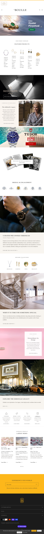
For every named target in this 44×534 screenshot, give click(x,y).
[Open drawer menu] (2, 10)
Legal (2, 511)
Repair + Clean (16, 416)
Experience (4, 515)
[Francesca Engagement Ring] (4, 188)
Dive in (5, 406)
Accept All (34, 530)
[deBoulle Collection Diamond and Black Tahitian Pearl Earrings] (30, 51)
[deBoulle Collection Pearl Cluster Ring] (38, 54)
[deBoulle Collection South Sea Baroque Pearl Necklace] (6, 53)
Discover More (33, 353)
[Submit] (36, 484)
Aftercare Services (8, 323)
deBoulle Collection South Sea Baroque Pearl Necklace (6, 62)
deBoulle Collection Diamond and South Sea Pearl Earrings (22, 62)
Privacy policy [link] (25, 532)
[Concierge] (6, 413)
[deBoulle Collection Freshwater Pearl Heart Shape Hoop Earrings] (14, 51)
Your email (9, 484)
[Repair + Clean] (17, 413)
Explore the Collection (10, 250)
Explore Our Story (8, 123)
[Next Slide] (41, 26)
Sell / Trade (27, 416)
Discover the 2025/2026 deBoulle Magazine (22, 162)
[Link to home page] (22, 501)
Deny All (39, 530)
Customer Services (6, 507)
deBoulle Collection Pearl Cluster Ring (38, 62)
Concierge (6, 416)
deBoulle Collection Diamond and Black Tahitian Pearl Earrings (30, 62)
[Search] (39, 10)
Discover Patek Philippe (10, 96)
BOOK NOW (37, 423)
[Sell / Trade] (27, 413)
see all (22, 466)
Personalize (19, 532)
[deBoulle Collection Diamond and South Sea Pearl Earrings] (22, 52)
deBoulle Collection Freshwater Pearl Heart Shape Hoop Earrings (14, 62)
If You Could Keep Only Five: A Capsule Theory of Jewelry (21, 453)
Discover (32, 29)
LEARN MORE (6, 423)
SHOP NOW (30, 143)
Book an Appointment (38, 416)
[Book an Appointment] (37, 413)
